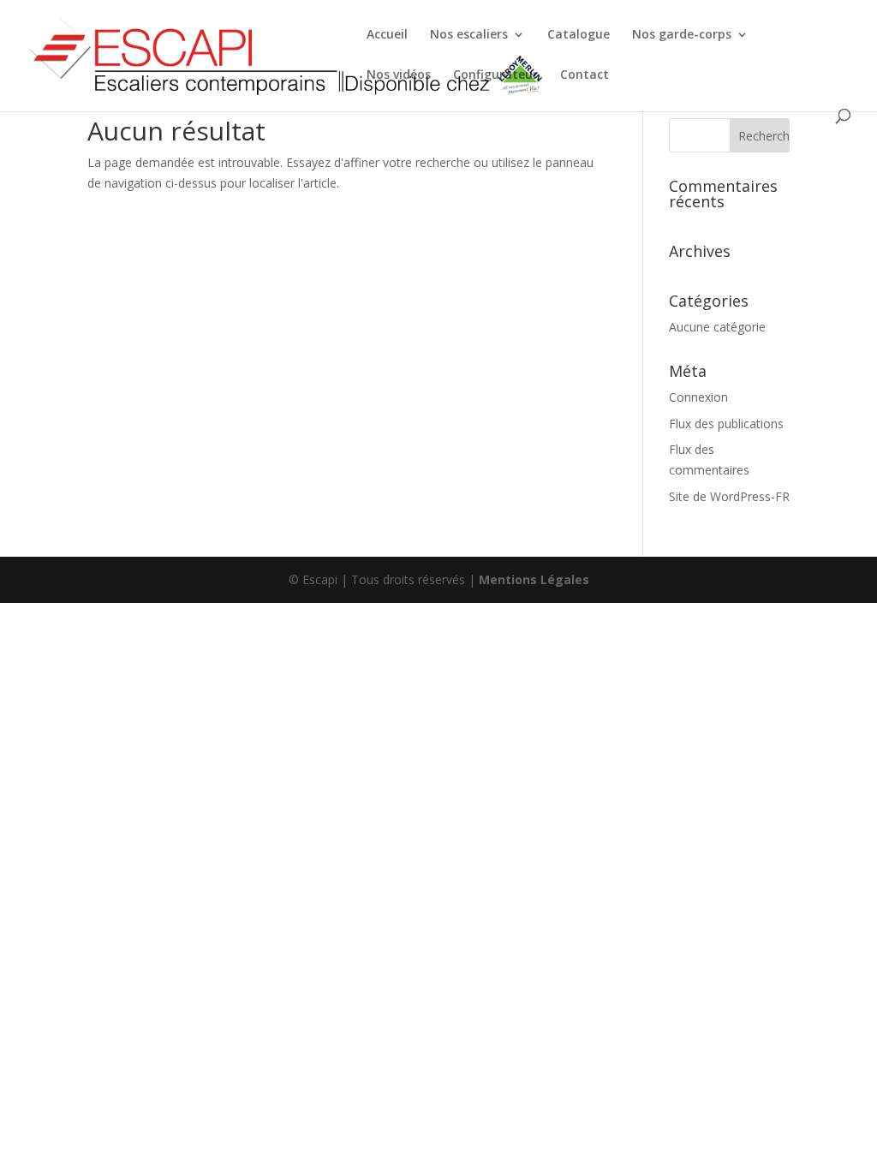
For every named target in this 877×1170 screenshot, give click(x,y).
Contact (584, 75)
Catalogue (578, 35)
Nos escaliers (469, 35)
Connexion (698, 397)
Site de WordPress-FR (729, 496)
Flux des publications (726, 423)
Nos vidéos (399, 75)
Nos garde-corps (681, 35)
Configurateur (495, 75)
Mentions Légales (534, 579)
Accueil (387, 35)
